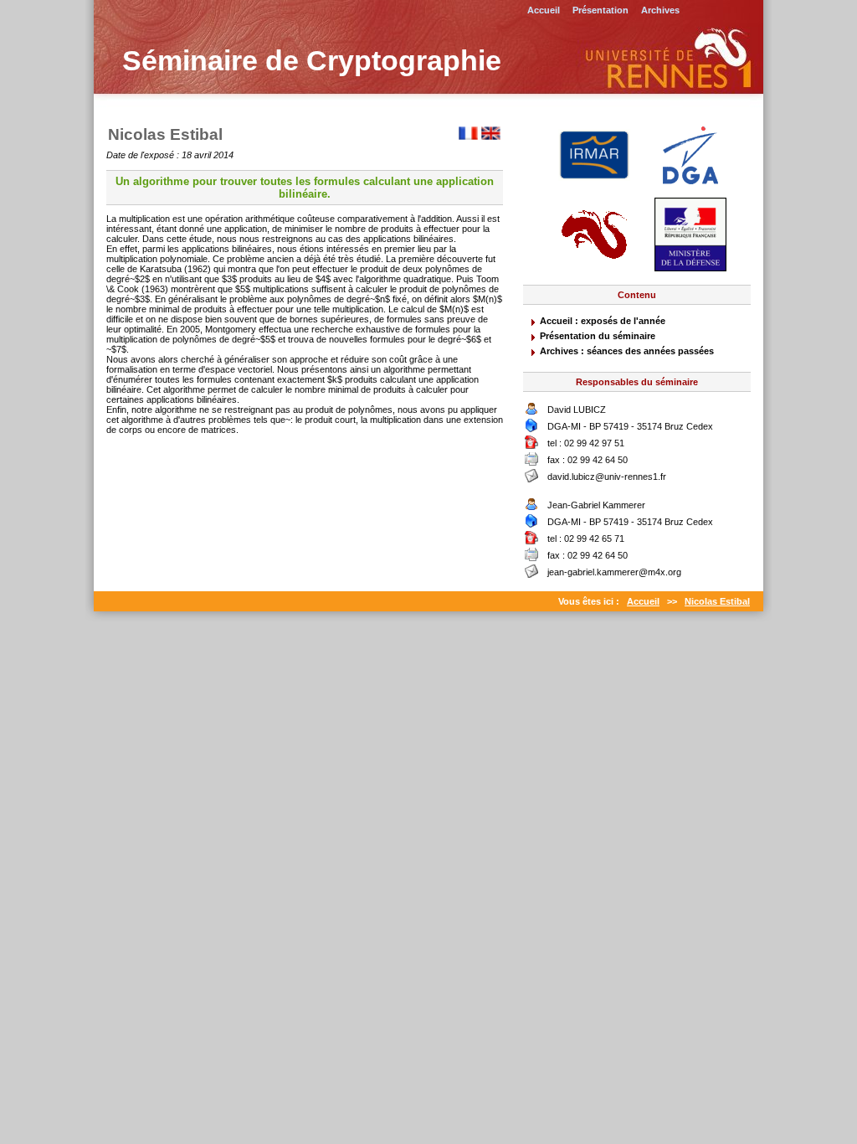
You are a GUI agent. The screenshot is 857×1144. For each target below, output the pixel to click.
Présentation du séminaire (597, 336)
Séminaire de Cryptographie (311, 60)
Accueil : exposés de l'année (602, 321)
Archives (660, 10)
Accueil (543, 10)
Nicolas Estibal (717, 601)
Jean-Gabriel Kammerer (596, 505)
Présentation (600, 10)
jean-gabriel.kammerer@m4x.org (614, 572)
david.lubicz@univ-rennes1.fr (606, 477)
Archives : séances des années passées (627, 351)
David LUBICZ (576, 410)
